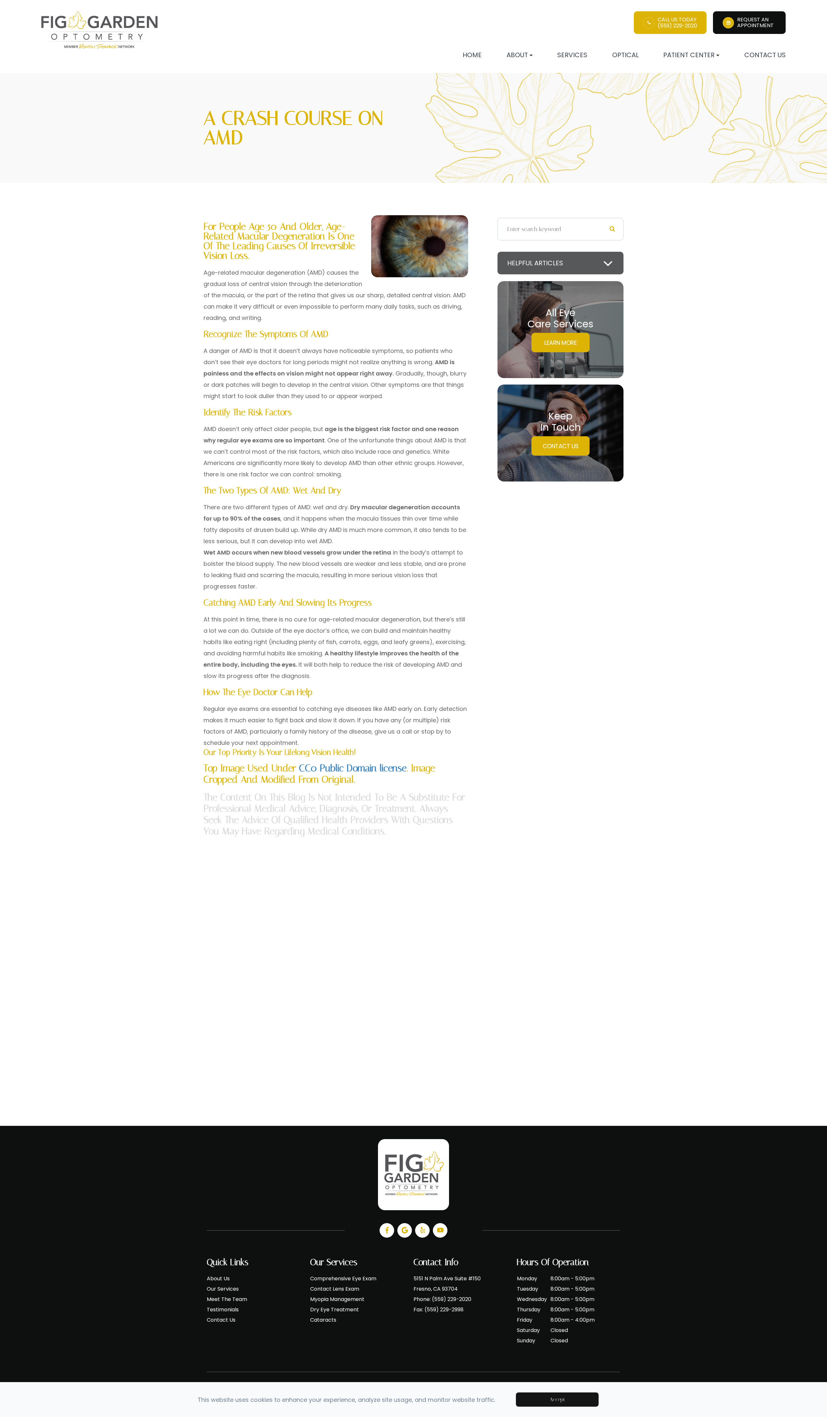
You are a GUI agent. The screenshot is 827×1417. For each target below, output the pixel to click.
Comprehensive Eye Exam (343, 1278)
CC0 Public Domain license (353, 768)
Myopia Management (337, 1299)
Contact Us (765, 54)
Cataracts (323, 1320)
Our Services (223, 1289)
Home (472, 54)
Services (572, 54)
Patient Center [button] (689, 54)
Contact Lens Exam (334, 1289)
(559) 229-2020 (677, 26)
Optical (625, 54)
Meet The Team (227, 1299)
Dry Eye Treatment (334, 1309)
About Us (218, 1278)
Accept (557, 1399)
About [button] (517, 54)
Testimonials (223, 1309)
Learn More (560, 343)
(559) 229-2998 (444, 1309)
